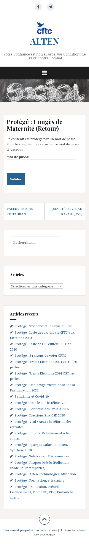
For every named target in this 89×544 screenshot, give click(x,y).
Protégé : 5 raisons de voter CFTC (40, 355)
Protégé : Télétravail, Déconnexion (42, 456)
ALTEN (44, 41)
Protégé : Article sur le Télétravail (41, 402)
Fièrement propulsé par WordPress (30, 530)
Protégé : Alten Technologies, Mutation (45, 474)
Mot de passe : (18, 156)
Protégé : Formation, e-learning (39, 480)
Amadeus (79, 530)
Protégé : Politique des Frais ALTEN (42, 409)
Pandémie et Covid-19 (32, 396)
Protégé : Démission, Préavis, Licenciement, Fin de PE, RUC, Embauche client (42, 491)
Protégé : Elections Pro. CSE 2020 (40, 415)
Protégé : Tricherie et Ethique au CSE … (45, 326)
